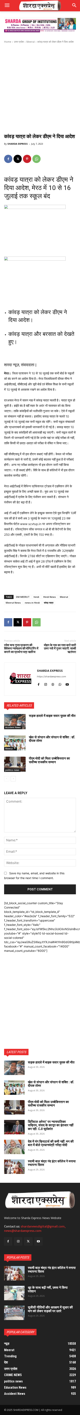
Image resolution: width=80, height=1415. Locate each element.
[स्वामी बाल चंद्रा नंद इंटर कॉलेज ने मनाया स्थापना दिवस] (14, 1166)
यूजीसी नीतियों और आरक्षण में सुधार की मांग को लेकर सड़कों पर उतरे (50, 1309)
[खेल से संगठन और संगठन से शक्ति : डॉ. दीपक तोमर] (15, 743)
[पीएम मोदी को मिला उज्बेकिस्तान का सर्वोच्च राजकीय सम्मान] (15, 764)
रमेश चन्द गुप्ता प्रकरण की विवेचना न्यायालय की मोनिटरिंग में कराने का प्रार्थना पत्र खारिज (21, 648)
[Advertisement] (40, 87)
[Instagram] (45, 683)
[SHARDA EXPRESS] (21, 679)
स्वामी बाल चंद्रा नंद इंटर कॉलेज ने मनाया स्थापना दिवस (52, 1163)
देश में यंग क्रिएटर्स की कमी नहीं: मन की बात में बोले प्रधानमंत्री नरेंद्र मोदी (51, 1143)
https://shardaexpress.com (51, 676)
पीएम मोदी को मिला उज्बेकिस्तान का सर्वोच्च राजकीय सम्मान (49, 760)
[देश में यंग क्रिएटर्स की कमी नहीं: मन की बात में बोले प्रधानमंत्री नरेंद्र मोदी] (14, 1147)
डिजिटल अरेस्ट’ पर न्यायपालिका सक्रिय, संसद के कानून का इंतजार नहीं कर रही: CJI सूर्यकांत (50, 1125)
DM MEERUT (23, 596)
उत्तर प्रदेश (19, 41)
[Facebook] (8, 159)
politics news (12, 770)
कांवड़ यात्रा (48, 602)
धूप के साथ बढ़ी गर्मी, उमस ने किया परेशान (48, 1289)
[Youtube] (67, 683)
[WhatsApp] (36, 159)
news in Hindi (32, 602)
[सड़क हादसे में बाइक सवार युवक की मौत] (15, 721)
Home (7, 41)
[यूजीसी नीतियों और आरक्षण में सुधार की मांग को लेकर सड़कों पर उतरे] (14, 1313)
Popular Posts (18, 1257)
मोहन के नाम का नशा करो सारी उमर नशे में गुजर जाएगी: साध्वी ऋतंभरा (60, 648)
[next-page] (13, 778)
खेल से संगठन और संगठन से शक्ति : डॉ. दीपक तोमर (52, 739)
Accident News (13, 727)
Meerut (30, 41)
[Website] (52, 683)
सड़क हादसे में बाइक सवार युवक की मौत (52, 716)
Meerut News (13, 602)
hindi (36, 596)
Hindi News (49, 596)
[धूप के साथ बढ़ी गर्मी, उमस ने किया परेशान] (14, 1293)
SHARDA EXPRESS (17, 143)
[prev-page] (6, 778)
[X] (18, 159)
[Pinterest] (27, 159)
